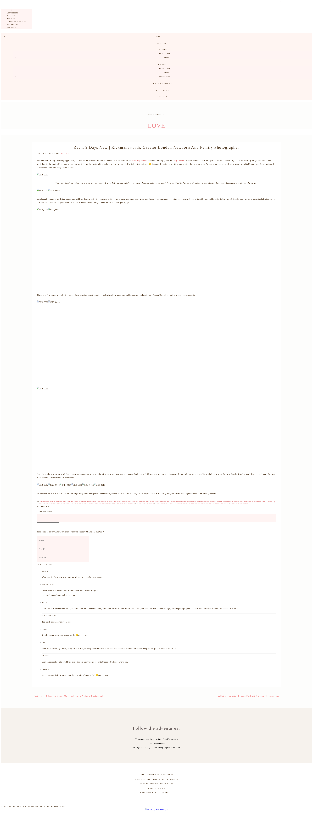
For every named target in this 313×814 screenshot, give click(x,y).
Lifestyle (164, 57)
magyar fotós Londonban (251, 501)
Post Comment (45, 564)
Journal (11, 19)
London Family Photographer (140, 501)
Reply (92, 577)
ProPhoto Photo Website (37, 806)
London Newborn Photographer (181, 501)
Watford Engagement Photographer (124, 503)
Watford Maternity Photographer (165, 503)
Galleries (12, 16)
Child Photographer (60, 501)
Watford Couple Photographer (102, 503)
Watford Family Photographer (145, 503)
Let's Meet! (12, 13)
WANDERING (164, 76)
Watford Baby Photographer (46, 503)
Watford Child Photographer (83, 503)
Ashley (45, 656)
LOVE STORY (164, 68)
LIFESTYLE (164, 72)
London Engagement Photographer (119, 501)
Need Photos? (13, 25)
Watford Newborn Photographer (186, 503)
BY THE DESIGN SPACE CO (56, 806)
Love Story (164, 53)
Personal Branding (16, 22)
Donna (45, 571)
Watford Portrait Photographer (208, 503)
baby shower (178, 160)
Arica (44, 602)
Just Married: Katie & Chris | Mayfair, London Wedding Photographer (70, 696)
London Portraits (216, 501)
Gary (44, 642)
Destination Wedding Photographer (78, 501)
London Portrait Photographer (201, 501)
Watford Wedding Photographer (240, 503)
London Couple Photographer (98, 501)
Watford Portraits (223, 503)
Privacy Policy (22, 806)
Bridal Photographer (46, 501)
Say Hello (12, 28)
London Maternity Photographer (160, 501)
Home (10, 10)
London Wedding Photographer (233, 501)
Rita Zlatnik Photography (266, 501)
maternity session (139, 160)
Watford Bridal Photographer (64, 503)
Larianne (46, 669)
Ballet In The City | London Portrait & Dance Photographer (248, 696)
